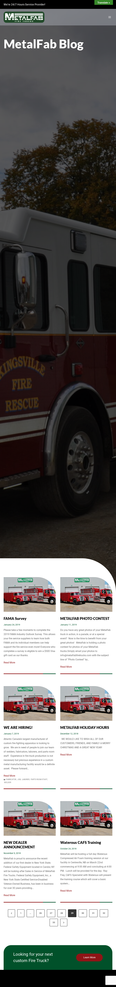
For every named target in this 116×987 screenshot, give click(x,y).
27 (51, 913)
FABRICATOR (11, 779)
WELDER (7, 782)
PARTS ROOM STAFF (39, 779)
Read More (9, 663)
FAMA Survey (15, 618)
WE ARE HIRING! (18, 727)
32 (104, 913)
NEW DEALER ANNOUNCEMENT (19, 844)
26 (40, 913)
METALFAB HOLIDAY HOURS (84, 727)
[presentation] (30, 594)
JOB (19, 779)
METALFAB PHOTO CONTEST (84, 618)
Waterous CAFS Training (80, 842)
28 (61, 913)
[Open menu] (109, 17)
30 (83, 913)
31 (93, 913)
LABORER (25, 779)
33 (54, 922)
